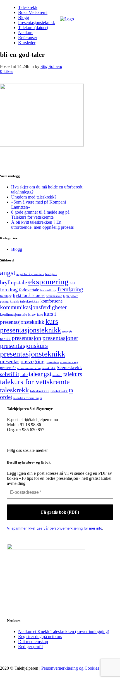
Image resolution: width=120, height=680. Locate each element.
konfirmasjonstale (13, 314)
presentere (52, 362)
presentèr (8, 367)
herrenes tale (54, 296)
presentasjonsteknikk (32, 354)
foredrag (9, 289)
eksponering (48, 281)
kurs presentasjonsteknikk (30, 325)
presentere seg (69, 362)
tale (24, 374)
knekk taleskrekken (24, 301)
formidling (48, 290)
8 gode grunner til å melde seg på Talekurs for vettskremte (40, 214)
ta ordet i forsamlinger (27, 398)
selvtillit (9, 374)
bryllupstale (13, 282)
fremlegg (6, 296)
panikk (5, 339)
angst (7, 273)
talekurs (72, 374)
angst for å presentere (30, 274)
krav (32, 314)
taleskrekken (39, 391)
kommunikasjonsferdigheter (33, 307)
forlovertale (29, 289)
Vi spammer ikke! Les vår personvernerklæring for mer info (54, 528)
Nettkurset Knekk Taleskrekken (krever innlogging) (63, 631)
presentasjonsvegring (22, 361)
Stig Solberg (51, 66)
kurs (40, 314)
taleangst (40, 373)
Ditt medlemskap (33, 641)
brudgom (51, 274)
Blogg (16, 249)
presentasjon (26, 338)
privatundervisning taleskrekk (36, 368)
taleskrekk (14, 390)
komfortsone (51, 301)
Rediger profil (30, 646)
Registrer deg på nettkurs (40, 636)
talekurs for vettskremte (35, 382)
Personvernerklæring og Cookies (70, 668)
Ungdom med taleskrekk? (33, 197)
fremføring (70, 289)
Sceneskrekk (69, 367)
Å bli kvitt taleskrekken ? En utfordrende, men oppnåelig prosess (42, 225)
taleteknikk (59, 391)
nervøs (67, 331)
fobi (72, 283)
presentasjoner (60, 337)
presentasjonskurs (24, 345)
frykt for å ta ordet (29, 295)
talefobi (57, 375)
